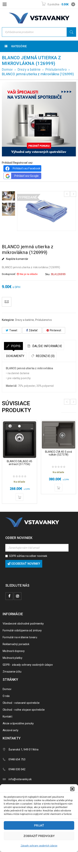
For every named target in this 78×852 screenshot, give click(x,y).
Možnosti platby (12, 657)
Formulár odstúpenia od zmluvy (22, 630)
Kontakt (7, 716)
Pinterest (55, 330)
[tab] (13, 346)
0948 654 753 (17, 759)
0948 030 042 (17, 769)
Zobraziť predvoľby (39, 836)
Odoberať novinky (25, 563)
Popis (15, 346)
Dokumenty (15, 356)
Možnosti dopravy (14, 651)
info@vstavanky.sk (20, 779)
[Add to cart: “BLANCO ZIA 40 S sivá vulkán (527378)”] (58, 487)
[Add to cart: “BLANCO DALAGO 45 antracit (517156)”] (19, 497)
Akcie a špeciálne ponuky (18, 723)
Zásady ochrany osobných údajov (39, 845)
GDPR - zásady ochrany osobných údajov (28, 664)
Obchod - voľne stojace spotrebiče (24, 709)
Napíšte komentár (17, 258)
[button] (72, 789)
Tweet (13, 330)
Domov (7, 69)
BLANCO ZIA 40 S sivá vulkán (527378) (58, 453)
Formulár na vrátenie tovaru (20, 637)
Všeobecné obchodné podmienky (23, 623)
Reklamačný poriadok (16, 644)
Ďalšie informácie (47, 346)
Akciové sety (10, 730)
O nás (6, 695)
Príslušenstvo (56, 69)
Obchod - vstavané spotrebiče (21, 702)
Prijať (39, 825)
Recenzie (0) (45, 356)
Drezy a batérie (29, 69)
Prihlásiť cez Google (26, 175)
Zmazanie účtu (12, 671)
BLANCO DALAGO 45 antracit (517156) (19, 463)
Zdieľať (33, 330)
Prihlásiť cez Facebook (27, 168)
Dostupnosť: (9, 274)
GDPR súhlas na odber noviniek (28, 555)
